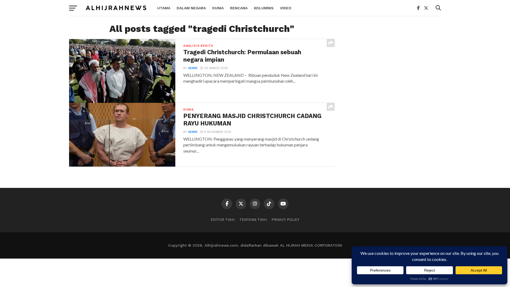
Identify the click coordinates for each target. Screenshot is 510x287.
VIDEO (285, 8)
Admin (192, 68)
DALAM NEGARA (191, 8)
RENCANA (239, 8)
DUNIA (218, 8)
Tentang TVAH (253, 220)
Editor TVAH (223, 220)
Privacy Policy (285, 220)
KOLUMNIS (264, 8)
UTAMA (163, 8)
